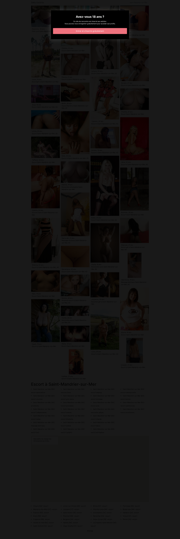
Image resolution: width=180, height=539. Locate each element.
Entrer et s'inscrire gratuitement (90, 31)
